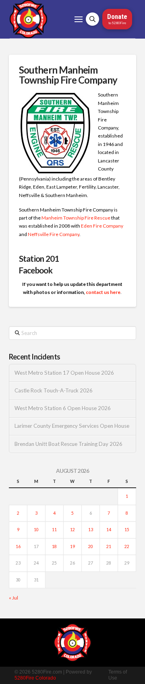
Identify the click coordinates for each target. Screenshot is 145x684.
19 (72, 546)
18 (54, 546)
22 (126, 546)
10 (36, 529)
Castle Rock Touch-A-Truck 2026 (53, 391)
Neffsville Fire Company (53, 234)
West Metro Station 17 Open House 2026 (64, 373)
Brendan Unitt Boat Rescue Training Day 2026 (68, 444)
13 (90, 529)
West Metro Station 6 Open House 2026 (62, 408)
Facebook (35, 270)
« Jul (13, 598)
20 (90, 546)
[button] (78, 19)
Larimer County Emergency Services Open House (71, 426)
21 (108, 546)
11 (54, 529)
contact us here (103, 292)
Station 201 (39, 258)
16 (18, 546)
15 (126, 529)
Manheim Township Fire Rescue (75, 218)
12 (72, 529)
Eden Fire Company (102, 226)
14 (108, 529)
